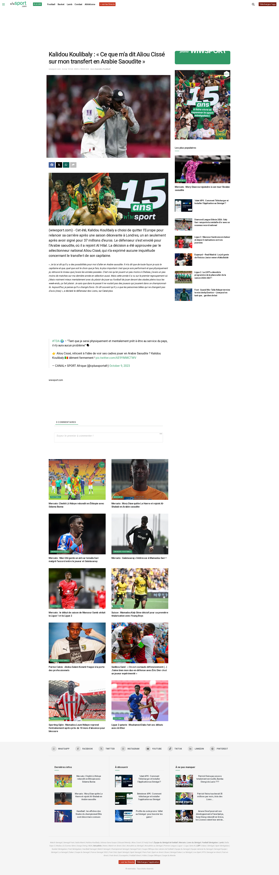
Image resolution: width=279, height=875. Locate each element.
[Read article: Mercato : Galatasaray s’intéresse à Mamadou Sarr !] (139, 534)
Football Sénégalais (210, 843)
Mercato (118, 497)
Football (51, 4)
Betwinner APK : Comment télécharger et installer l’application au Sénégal (149, 797)
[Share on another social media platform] (73, 165)
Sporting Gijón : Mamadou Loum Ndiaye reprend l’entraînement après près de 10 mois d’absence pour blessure (77, 728)
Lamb (69, 4)
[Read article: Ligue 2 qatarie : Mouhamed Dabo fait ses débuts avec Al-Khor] (139, 700)
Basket (61, 4)
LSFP (198, 846)
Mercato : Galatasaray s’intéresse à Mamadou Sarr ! (138, 558)
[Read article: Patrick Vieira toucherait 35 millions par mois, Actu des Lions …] (184, 798)
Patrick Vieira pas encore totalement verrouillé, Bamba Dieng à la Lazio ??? (209, 779)
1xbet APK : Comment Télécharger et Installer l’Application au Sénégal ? (149, 779)
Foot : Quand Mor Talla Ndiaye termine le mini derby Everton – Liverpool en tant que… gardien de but (212, 293)
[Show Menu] (3, 4)
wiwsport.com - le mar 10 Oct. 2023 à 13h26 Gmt (69, 69)
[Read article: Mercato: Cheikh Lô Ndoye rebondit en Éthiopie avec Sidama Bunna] (77, 479)
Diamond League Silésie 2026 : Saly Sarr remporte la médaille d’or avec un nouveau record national (212, 222)
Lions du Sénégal (194, 843)
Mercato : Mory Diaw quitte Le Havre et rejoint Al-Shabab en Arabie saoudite (88, 797)
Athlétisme (90, 4)
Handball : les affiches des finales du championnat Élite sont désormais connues (89, 814)
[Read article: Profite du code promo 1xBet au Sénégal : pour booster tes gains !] (124, 816)
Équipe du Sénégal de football (166, 843)
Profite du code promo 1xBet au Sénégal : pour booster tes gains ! (149, 814)
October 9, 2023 (119, 365)
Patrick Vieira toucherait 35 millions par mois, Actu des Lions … (209, 797)
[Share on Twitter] (59, 165)
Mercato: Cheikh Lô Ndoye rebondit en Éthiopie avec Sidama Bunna (88, 779)
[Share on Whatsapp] (66, 165)
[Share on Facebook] (52, 165)
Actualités (97, 846)
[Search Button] (253, 4)
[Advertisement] (139, 27)
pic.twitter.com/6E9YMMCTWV (116, 357)
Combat (78, 4)
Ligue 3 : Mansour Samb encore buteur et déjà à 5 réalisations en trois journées (212, 240)
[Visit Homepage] (18, 4)
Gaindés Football (102, 69)
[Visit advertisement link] (108, 199)
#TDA (56, 341)
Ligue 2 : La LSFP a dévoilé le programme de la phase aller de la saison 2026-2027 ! (210, 275)
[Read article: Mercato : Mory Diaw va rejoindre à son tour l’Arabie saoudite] (202, 169)
